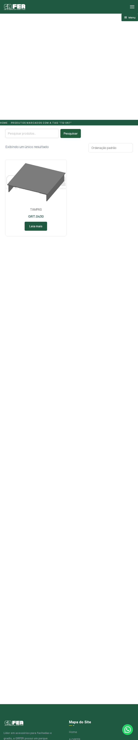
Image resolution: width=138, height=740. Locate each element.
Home (4, 122)
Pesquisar (71, 133)
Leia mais (35, 226)
